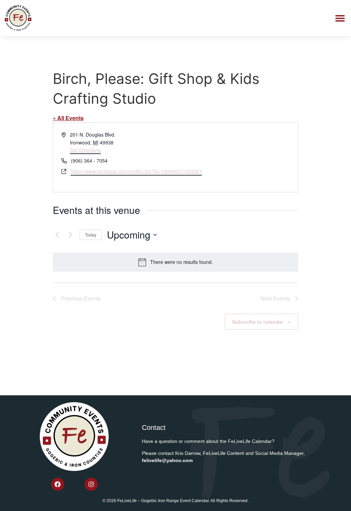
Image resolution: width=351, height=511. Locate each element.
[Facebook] (57, 484)
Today (90, 235)
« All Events (68, 118)
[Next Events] (70, 235)
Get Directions (85, 149)
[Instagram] (91, 484)
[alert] (175, 262)
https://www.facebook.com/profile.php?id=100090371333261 (136, 171)
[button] (340, 18)
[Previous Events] (57, 235)
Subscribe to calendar (257, 321)
